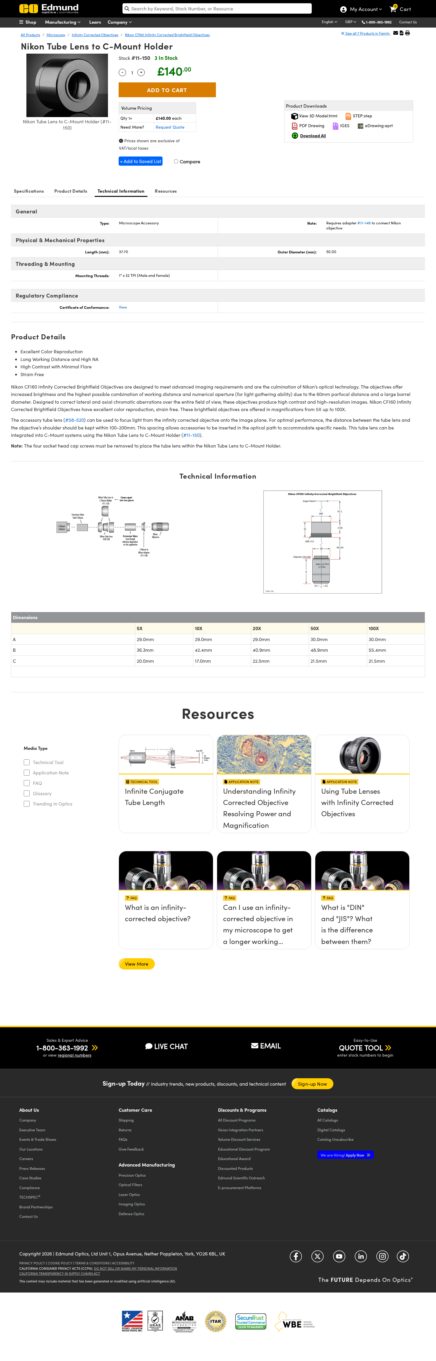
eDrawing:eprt (378, 125)
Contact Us (408, 22)
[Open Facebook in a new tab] (296, 1258)
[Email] (395, 33)
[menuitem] (34, 21)
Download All (313, 135)
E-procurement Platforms (239, 1187)
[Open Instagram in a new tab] (382, 1258)
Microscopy (56, 34)
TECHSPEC (29, 1196)
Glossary (42, 793)
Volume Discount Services (239, 1139)
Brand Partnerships (36, 1206)
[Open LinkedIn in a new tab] (361, 1258)
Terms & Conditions (92, 1263)
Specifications (29, 191)
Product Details (70, 191)
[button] (381, 22)
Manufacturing (61, 22)
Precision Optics (132, 1175)
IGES (344, 125)
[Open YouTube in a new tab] (339, 1258)
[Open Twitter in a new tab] (317, 1258)
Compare (189, 161)
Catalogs (327, 1119)
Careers (26, 1158)
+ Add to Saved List (140, 161)
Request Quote (170, 127)
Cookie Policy (60, 1263)
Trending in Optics (52, 804)
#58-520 (74, 420)
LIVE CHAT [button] (171, 1046)
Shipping (126, 1119)
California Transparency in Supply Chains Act (59, 1273)
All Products (30, 34)
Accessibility (123, 1263)
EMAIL (270, 1045)
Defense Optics (131, 1213)
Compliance (29, 1187)
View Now (166, 792)
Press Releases (32, 1168)
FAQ (37, 783)
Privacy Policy (32, 1263)
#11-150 (191, 435)
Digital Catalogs (331, 1129)
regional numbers (74, 1055)
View (123, 307)
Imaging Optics (132, 1203)
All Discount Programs (237, 1119)
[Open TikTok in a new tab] (403, 1258)
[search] (217, 8)
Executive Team (32, 1129)
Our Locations (31, 1148)
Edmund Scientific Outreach (241, 1177)
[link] (403, 4)
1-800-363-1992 (379, 22)
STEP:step (362, 116)
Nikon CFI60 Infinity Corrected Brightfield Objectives (167, 34)
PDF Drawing (311, 125)
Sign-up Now (312, 1084)
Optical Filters (130, 1184)
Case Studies (30, 1177)
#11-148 (364, 223)
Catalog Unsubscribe (335, 1139)
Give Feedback (131, 1148)
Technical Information (121, 191)
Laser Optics (129, 1194)
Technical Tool (48, 762)
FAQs (123, 1139)
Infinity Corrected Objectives (95, 34)
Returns (125, 1129)
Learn (95, 22)
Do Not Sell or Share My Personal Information (135, 1268)
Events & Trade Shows (37, 1139)
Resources (166, 191)
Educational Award (234, 1158)
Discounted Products (235, 1168)
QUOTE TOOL (361, 1047)
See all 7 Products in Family (368, 33)
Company (118, 22)
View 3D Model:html (317, 116)
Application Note (51, 772)
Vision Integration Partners (240, 1129)
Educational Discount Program (244, 1148)
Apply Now (343, 1154)
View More (136, 964)
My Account (363, 9)
